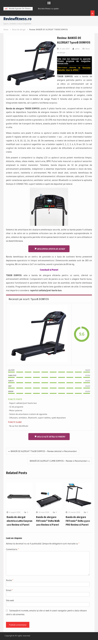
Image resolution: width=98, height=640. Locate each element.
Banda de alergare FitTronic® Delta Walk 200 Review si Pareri (48, 521)
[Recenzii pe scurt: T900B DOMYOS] (39, 334)
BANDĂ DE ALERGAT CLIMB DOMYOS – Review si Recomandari (58, 460)
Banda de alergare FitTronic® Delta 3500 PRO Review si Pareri (78, 521)
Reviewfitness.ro (17, 18)
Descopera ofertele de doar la (74, 68)
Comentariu (12, 549)
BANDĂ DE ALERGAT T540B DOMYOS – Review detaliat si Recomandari (44, 451)
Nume (9, 580)
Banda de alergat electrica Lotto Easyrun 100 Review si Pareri (19, 521)
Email (9, 590)
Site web (10, 600)
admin (77, 49)
